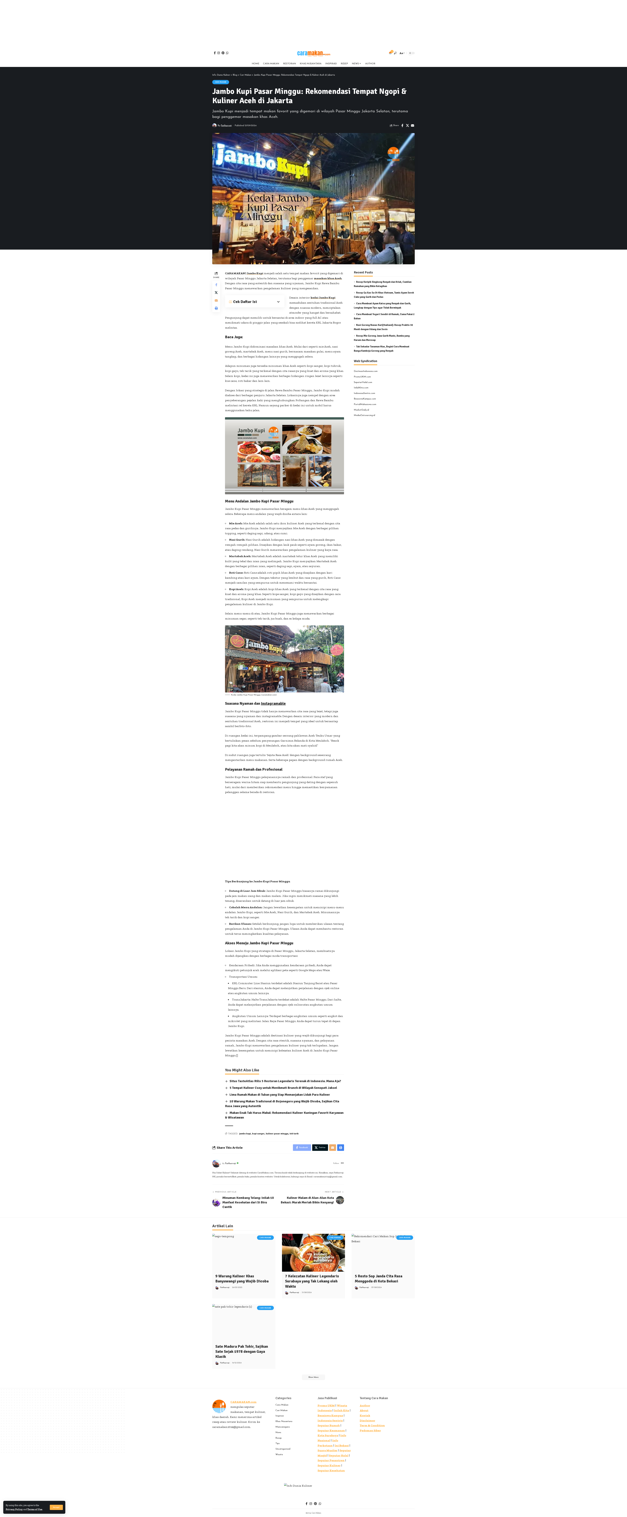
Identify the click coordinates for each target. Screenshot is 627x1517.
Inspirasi (279, 1416)
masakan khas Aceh (328, 278)
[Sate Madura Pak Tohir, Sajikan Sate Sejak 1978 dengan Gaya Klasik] (243, 1323)
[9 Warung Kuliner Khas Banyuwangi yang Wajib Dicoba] (243, 1253)
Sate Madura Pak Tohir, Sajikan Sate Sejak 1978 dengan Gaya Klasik (241, 1351)
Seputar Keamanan (331, 1430)
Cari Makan (220, 82)
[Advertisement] (98, 23)
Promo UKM (326, 1405)
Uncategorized (282, 1449)
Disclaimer (367, 1420)
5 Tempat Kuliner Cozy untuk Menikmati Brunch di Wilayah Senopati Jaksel (283, 1088)
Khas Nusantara (283, 1421)
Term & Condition (372, 1425)
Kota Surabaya (328, 1435)
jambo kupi (245, 1133)
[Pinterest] (223, 52)
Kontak (365, 1415)
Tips (277, 1443)
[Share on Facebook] (402, 125)
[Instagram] (219, 52)
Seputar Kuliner (329, 1465)
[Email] (412, 125)
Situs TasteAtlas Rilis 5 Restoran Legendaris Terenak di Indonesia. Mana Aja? (285, 1081)
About (364, 1410)
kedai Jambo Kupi (323, 297)
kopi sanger (258, 1133)
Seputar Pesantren (331, 1460)
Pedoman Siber (370, 1430)
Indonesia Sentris (330, 1420)
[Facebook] (215, 52)
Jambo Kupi (255, 273)
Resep (278, 1438)
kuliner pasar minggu (277, 1133)
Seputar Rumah (329, 1425)
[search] (395, 53)
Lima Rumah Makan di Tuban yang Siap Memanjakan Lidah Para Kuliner (280, 1095)
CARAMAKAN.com (243, 1402)
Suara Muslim (327, 1450)
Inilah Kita (341, 1410)
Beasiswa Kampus (330, 1415)
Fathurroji (226, 126)
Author (365, 1405)
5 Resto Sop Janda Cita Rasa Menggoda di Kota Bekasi (378, 1279)
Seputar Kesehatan (331, 1470)
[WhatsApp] (227, 52)
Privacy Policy (14, 1509)
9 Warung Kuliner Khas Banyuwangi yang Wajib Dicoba (242, 1279)
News (278, 1432)
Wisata (279, 1454)
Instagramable (273, 703)
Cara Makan (281, 1405)
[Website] (342, 1163)
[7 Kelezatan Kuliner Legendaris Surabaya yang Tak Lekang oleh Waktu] (313, 1253)
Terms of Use (34, 1509)
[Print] (216, 308)
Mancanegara (282, 1427)
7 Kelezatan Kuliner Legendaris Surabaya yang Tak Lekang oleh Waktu (312, 1281)
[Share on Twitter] (407, 125)
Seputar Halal (338, 1455)
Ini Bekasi (342, 1445)
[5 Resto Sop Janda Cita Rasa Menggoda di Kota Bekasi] (383, 1253)
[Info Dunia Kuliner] (313, 53)
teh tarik (294, 1133)
